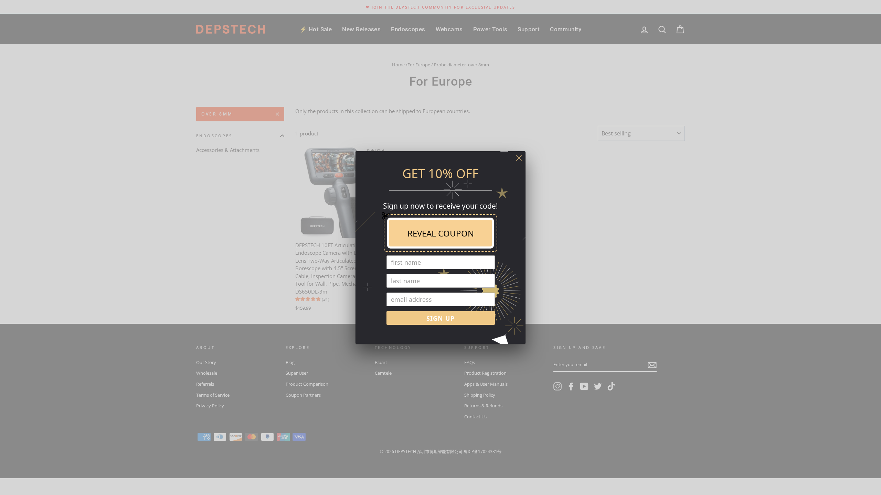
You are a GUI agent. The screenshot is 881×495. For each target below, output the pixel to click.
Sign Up (440, 318)
